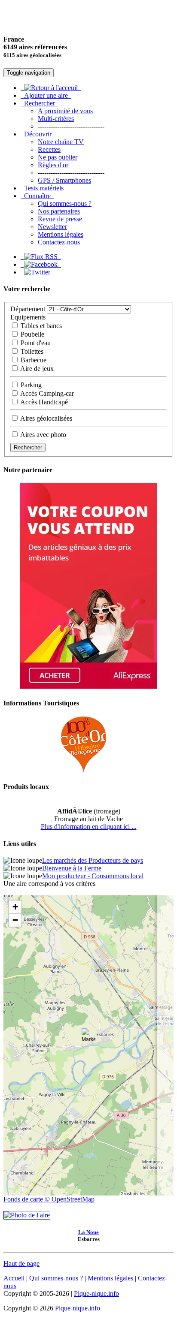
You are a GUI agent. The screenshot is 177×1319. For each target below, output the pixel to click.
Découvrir (38, 134)
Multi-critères (56, 118)
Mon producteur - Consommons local (92, 875)
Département (27, 309)
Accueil (13, 1278)
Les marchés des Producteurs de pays (92, 860)
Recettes (49, 149)
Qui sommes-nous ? (65, 203)
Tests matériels (44, 188)
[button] (88, 1036)
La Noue (88, 1232)
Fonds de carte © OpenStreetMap (49, 1199)
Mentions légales (60, 234)
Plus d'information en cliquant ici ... (89, 826)
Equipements (28, 317)
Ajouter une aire (46, 95)
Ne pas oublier (57, 157)
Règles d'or (53, 165)
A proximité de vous (65, 110)
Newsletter (52, 226)
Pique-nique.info (96, 1293)
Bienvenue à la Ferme (71, 868)
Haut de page (21, 1263)
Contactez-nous (59, 242)
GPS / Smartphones (64, 180)
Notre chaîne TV (61, 141)
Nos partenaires (59, 211)
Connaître (37, 195)
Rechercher (39, 103)
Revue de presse (60, 219)
